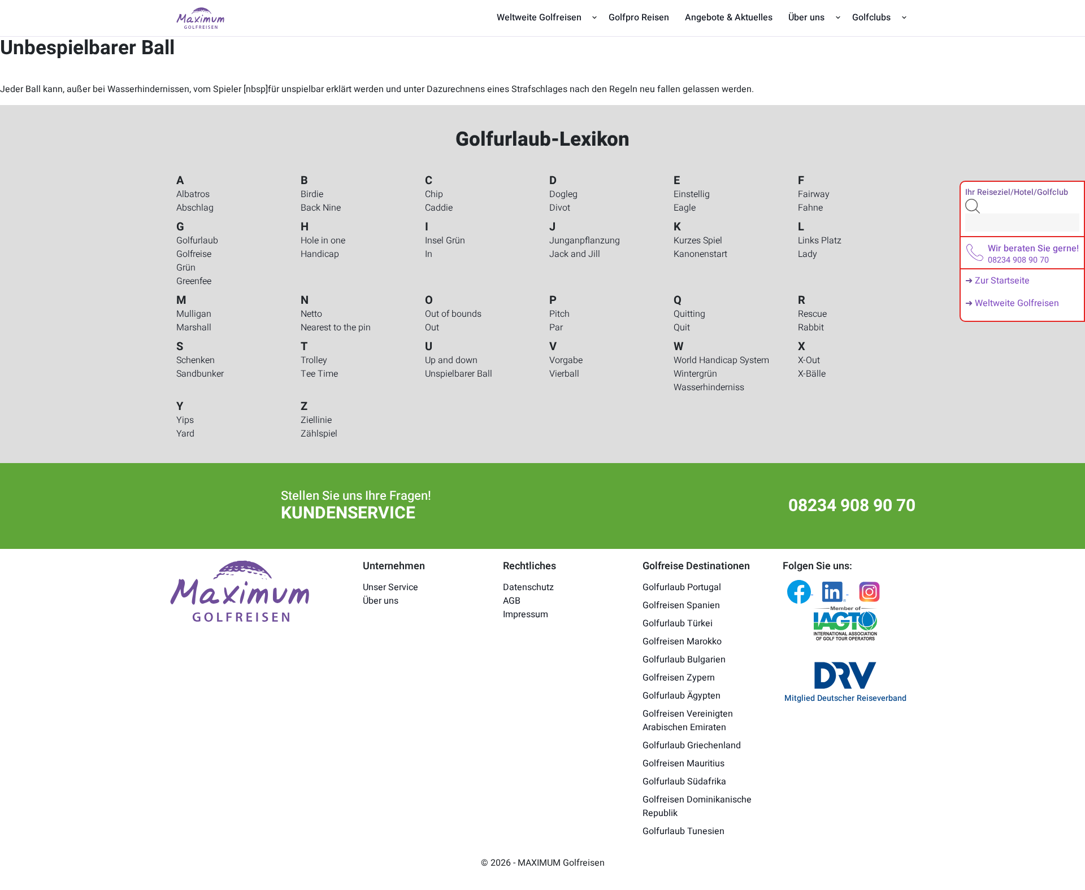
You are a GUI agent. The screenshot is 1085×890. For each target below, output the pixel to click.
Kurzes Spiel (698, 240)
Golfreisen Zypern (679, 677)
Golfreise (193, 254)
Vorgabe (566, 360)
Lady (807, 254)
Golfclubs (871, 17)
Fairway (814, 194)
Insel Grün (445, 240)
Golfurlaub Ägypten (682, 696)
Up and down (451, 360)
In (428, 254)
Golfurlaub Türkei (678, 623)
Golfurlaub (197, 240)
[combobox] (1022, 222)
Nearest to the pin (336, 327)
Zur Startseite (1002, 280)
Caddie (439, 208)
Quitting (689, 314)
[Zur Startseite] (200, 17)
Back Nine (321, 208)
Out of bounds (453, 314)
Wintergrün (695, 374)
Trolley (314, 360)
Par (556, 327)
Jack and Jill (574, 254)
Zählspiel (319, 433)
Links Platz (819, 240)
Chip (434, 194)
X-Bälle (812, 374)
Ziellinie (316, 420)
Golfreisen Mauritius (683, 763)
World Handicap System (721, 360)
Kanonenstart (700, 254)
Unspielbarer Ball (458, 374)
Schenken (195, 360)
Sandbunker (200, 374)
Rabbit (811, 327)
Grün (186, 267)
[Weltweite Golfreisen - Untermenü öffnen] (595, 17)
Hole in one (323, 240)
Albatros (193, 194)
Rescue (812, 314)
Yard (185, 433)
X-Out (809, 360)
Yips (185, 420)
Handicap (320, 254)
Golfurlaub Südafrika (684, 781)
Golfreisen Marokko (682, 641)
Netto (311, 314)
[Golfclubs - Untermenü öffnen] (904, 17)
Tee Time (319, 374)
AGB (511, 601)
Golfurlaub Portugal (682, 587)
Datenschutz (528, 587)
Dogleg (563, 194)
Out (432, 327)
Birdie (312, 194)
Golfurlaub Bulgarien (684, 659)
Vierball (564, 374)
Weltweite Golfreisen (539, 17)
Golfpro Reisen (639, 17)
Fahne (810, 208)
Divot (559, 208)
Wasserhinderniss (709, 387)
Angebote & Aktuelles (728, 17)
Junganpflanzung (584, 240)
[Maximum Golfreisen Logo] (240, 590)
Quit (682, 327)
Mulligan (193, 314)
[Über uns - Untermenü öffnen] (838, 17)
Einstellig (692, 194)
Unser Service (390, 587)
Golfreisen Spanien (681, 605)
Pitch (559, 314)
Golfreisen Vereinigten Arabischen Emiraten (688, 720)
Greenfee (193, 281)
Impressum (525, 614)
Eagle (685, 208)
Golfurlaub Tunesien (683, 831)
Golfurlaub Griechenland (692, 745)
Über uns (806, 17)
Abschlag (195, 208)
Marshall (193, 327)
